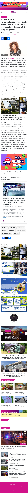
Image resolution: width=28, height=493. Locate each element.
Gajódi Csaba (14, 323)
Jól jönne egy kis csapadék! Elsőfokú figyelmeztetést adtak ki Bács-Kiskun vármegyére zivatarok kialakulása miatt (18, 461)
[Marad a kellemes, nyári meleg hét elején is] (7, 386)
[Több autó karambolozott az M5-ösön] (21, 399)
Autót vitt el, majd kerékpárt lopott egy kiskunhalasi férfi (13, 337)
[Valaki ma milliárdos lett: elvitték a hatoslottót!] (7, 399)
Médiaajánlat (23, 486)
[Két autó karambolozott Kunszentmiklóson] (21, 386)
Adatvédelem (11, 486)
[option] (14, 333)
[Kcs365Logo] (14, 12)
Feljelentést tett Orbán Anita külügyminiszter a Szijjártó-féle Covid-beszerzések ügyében (17, 454)
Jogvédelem (17, 486)
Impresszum (5, 486)
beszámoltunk (11, 58)
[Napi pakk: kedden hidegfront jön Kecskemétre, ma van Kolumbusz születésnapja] (4, 467)
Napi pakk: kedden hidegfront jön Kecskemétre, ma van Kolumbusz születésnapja (16, 467)
